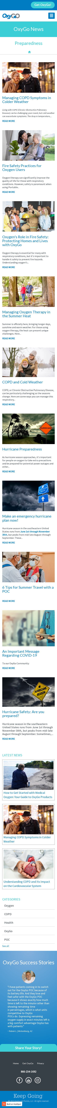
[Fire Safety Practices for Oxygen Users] (28, 159)
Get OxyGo (27, 1063)
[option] (29, 1003)
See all (5, 945)
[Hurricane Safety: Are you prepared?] (28, 705)
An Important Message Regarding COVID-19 (20, 653)
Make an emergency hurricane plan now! (26, 518)
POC (7, 939)
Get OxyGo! (42, 5)
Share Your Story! (28, 1048)
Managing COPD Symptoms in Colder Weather (26, 99)
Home (16, 1063)
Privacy (40, 1063)
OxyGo (8, 931)
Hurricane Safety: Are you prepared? (23, 713)
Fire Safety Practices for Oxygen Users (21, 167)
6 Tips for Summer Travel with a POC (28, 589)
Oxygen (9, 905)
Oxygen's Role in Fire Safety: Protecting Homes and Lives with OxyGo (25, 241)
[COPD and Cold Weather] (28, 375)
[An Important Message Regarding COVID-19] (28, 644)
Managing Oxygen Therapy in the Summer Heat (26, 314)
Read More (8, 120)
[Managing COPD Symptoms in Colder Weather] (28, 91)
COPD (8, 914)
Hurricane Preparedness (22, 449)
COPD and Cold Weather (22, 382)
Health (8, 922)
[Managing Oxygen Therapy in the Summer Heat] (28, 305)
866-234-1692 (28, 1071)
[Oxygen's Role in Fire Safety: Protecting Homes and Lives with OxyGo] (28, 230)
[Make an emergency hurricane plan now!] (28, 509)
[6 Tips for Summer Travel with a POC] (28, 580)
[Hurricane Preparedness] (28, 442)
